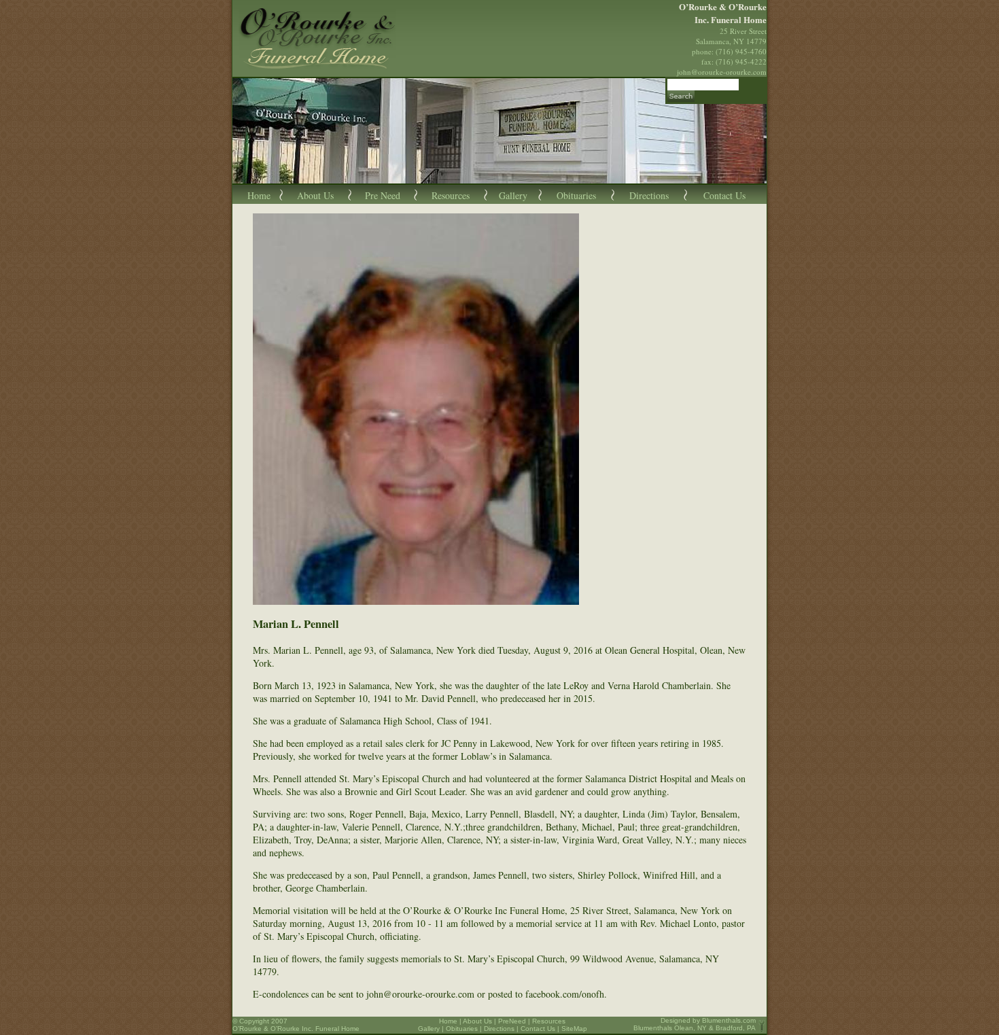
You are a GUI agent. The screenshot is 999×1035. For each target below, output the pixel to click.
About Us (315, 195)
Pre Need (382, 195)
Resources (451, 195)
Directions (649, 195)
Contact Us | (541, 1028)
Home (258, 195)
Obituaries (576, 195)
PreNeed (512, 1021)
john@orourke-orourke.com (722, 72)
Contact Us (724, 195)
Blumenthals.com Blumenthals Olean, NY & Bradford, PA (694, 1024)
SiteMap (574, 1028)
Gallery (513, 195)
